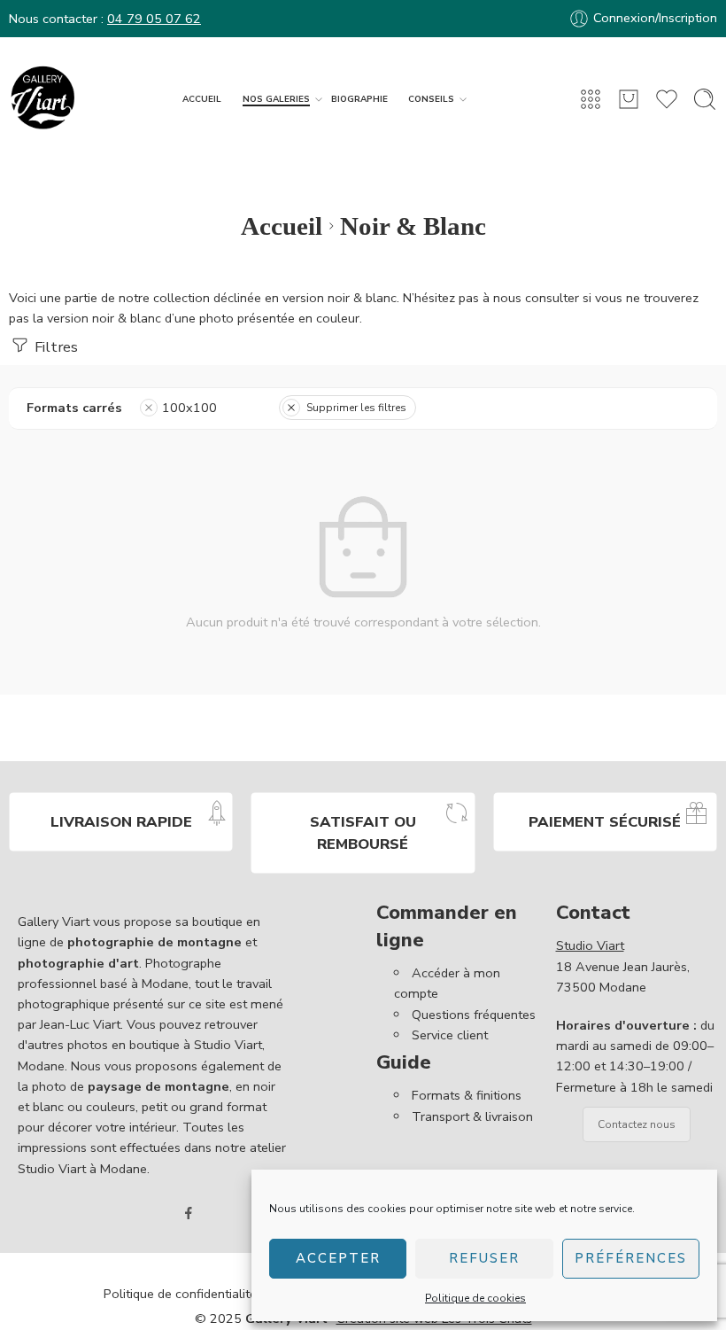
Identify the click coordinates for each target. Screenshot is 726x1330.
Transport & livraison (472, 1116)
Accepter (338, 1258)
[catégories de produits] (590, 99)
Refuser (484, 1258)
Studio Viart (590, 945)
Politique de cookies (475, 1298)
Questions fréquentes (474, 1014)
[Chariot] (628, 99)
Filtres (54, 347)
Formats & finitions (466, 1095)
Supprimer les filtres (356, 408)
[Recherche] (704, 99)
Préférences (631, 1258)
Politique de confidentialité (180, 1294)
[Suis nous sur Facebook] (189, 1213)
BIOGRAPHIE (359, 99)
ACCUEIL (201, 99)
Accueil (281, 226)
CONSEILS (431, 99)
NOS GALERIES (276, 99)
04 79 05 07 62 (154, 18)
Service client (450, 1035)
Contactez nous (637, 1124)
